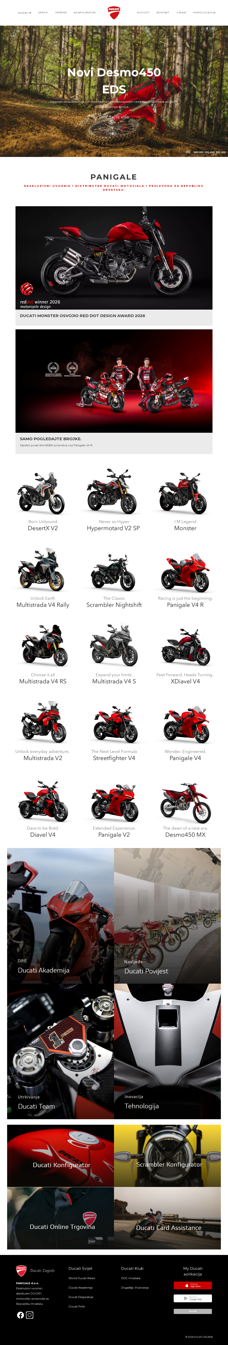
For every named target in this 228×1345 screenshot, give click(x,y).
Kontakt (163, 12)
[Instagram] (213, 29)
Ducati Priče (77, 1306)
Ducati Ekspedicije (81, 1297)
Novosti (143, 12)
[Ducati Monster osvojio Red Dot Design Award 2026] (114, 266)
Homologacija (204, 12)
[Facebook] (207, 29)
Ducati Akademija (80, 1287)
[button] (188, 152)
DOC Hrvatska (130, 1278)
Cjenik (181, 12)
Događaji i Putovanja (135, 1287)
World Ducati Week (82, 1278)
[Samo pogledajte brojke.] (114, 391)
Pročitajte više (114, 117)
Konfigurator (85, 12)
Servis (43, 12)
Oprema (61, 12)
